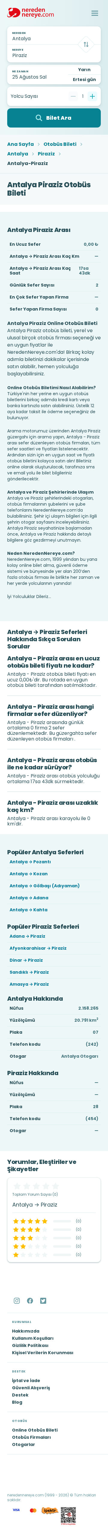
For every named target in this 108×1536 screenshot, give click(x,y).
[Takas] (86, 44)
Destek (20, 1395)
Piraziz (46, 154)
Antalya (17, 154)
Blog (17, 1402)
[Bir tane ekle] (92, 96)
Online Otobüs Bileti (35, 1430)
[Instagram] (17, 1301)
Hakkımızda (25, 1331)
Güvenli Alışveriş (31, 1388)
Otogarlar (23, 1444)
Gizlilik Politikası (30, 1345)
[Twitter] (43, 1301)
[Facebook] (30, 1301)
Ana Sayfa (20, 144)
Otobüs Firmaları (31, 1437)
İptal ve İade (26, 1381)
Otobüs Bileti (60, 144)
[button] (95, 13)
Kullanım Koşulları (33, 1338)
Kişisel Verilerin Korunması (43, 1353)
